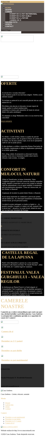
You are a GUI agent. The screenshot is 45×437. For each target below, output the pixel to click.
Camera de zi (15, 20)
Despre (8, 10)
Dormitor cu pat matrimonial (23, 14)
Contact (9, 26)
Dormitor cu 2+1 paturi (13, 421)
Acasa (8, 8)
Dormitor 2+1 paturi (19, 18)
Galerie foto (11, 22)
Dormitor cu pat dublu (20, 16)
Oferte (8, 24)
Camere (8, 12)
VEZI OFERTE (6, 121)
